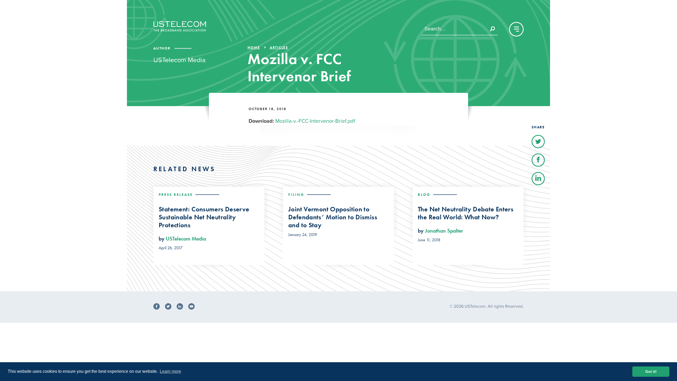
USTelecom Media (186, 238)
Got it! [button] (651, 371)
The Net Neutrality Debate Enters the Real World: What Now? (465, 213)
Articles (279, 47)
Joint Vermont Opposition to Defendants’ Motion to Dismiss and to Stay (332, 217)
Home (254, 47)
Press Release (176, 194)
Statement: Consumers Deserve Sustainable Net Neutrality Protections (204, 217)
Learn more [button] (170, 371)
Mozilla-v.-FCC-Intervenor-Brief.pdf (315, 121)
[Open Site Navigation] (516, 29)
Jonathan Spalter (444, 230)
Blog (424, 194)
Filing (296, 194)
